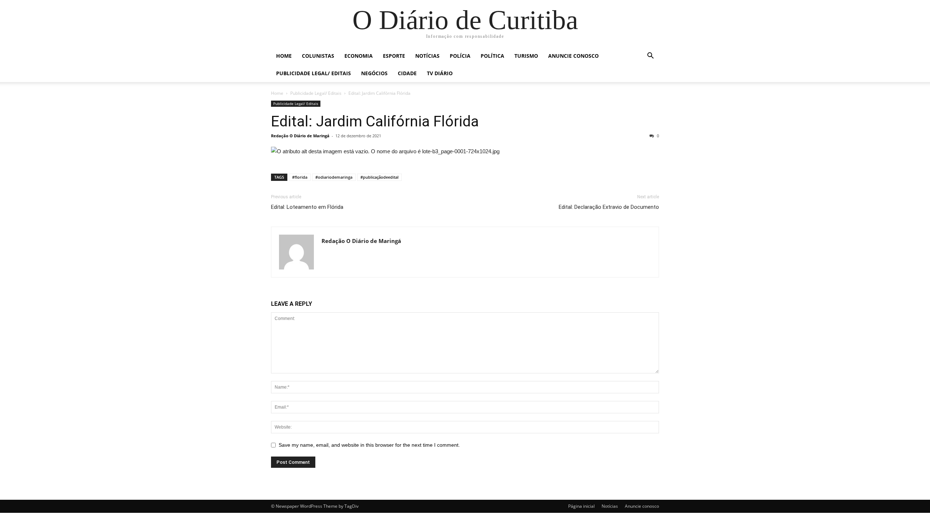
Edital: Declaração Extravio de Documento (609, 207)
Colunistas (318, 55)
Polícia (460, 55)
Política (492, 55)
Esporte (394, 55)
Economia (358, 55)
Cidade (407, 73)
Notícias (427, 55)
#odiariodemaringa (333, 177)
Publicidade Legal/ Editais (313, 73)
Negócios (374, 73)
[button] (650, 56)
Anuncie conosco (573, 55)
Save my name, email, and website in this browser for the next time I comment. (369, 445)
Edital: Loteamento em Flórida (307, 207)
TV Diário (440, 73)
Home (284, 55)
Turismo (526, 55)
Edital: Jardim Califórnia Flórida (375, 121)
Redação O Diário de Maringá (300, 135)
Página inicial (581, 506)
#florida (299, 177)
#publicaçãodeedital (379, 177)
